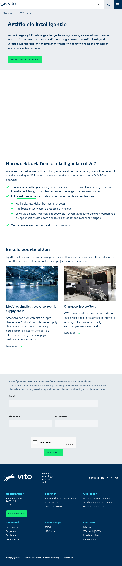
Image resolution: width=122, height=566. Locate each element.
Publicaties (11, 535)
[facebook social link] (107, 477)
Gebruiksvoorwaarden (32, 557)
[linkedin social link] (102, 477)
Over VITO (89, 523)
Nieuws (87, 527)
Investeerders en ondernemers (61, 498)
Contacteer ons (16, 513)
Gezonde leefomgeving (95, 506)
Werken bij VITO (92, 531)
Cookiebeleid (68, 557)
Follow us (93, 478)
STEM (48, 527)
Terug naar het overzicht (25, 60)
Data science (12, 539)
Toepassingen (52, 502)
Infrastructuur (13, 527)
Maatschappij (53, 523)
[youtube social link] (116, 477)
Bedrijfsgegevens (13, 557)
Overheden (90, 494)
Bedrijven (50, 494)
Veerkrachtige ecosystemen (97, 502)
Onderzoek (13, 523)
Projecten (11, 531)
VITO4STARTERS (53, 506)
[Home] (8, 4)
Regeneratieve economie (96, 498)
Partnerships (89, 539)
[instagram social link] (112, 477)
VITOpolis (50, 531)
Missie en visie (91, 535)
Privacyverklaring (52, 557)
